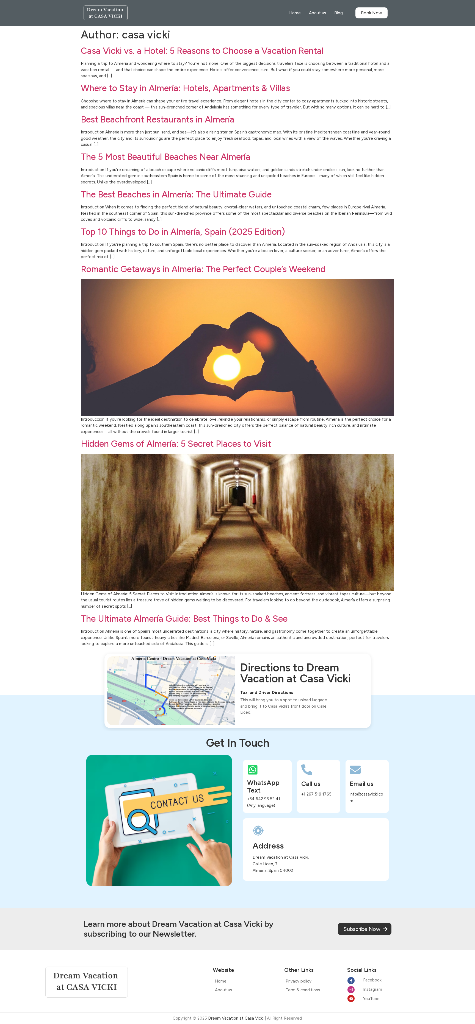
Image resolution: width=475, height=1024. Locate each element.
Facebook (372, 980)
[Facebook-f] (351, 980)
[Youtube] (351, 998)
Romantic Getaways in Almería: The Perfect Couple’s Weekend (203, 269)
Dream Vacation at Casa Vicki (236, 1018)
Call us (311, 784)
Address (268, 846)
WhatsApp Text (263, 786)
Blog (338, 12)
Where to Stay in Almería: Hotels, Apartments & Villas (185, 88)
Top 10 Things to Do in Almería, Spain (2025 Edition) (183, 232)
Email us (362, 784)
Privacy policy (298, 981)
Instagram (372, 989)
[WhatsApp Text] (252, 769)
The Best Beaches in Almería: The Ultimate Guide (176, 194)
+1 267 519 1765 (316, 794)
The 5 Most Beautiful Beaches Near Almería (165, 157)
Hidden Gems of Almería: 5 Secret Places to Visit (176, 444)
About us (317, 12)
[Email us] (355, 769)
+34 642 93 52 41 (263, 798)
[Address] (258, 830)
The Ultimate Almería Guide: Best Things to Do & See (184, 618)
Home (295, 12)
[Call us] (306, 769)
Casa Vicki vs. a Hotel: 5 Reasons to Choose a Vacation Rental (202, 51)
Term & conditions (303, 989)
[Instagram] (351, 989)
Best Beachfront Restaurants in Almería (157, 119)
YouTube (371, 998)
